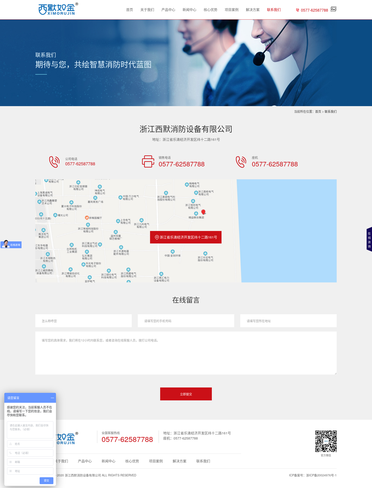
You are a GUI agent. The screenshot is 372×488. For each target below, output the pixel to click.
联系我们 (274, 9)
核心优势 (210, 9)
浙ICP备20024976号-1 (321, 475)
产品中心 (168, 9)
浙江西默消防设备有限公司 (83, 475)
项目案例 (232, 9)
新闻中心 (189, 9)
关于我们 (147, 9)
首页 (129, 9)
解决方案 (253, 9)
